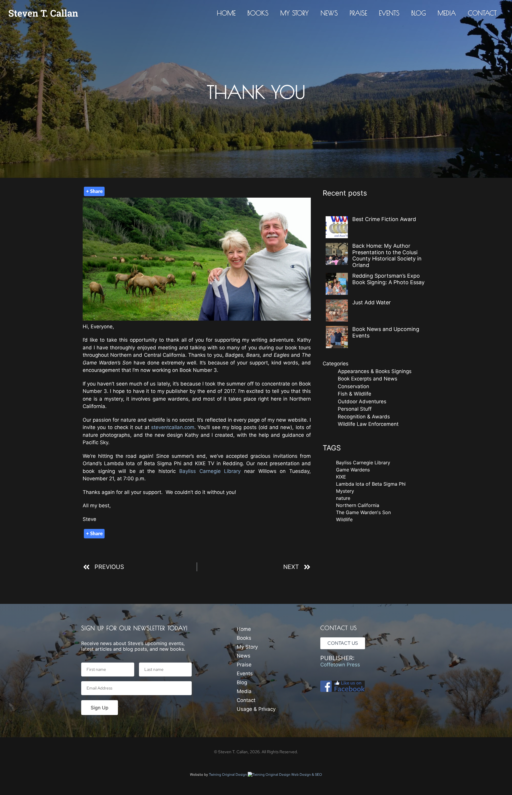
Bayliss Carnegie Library (210, 471)
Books (257, 13)
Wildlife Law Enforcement (368, 424)
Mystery (345, 491)
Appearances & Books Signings (375, 371)
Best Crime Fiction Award (384, 219)
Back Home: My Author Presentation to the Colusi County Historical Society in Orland (387, 255)
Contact (482, 13)
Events (389, 13)
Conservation (353, 386)
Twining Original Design (228, 774)
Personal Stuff (355, 409)
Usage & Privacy (256, 709)
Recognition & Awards (364, 417)
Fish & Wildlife (354, 394)
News (329, 13)
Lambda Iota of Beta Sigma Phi (371, 484)
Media (447, 13)
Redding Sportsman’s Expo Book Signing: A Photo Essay (388, 279)
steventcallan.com (172, 427)
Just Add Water (371, 302)
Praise (358, 13)
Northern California (357, 505)
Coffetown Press (340, 665)
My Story (294, 13)
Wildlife (344, 519)
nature (343, 498)
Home (226, 13)
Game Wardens (353, 470)
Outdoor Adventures (362, 401)
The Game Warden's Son (363, 512)
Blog (418, 13)
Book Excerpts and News (367, 379)
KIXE (341, 477)
